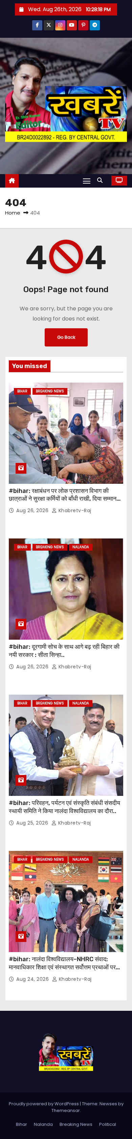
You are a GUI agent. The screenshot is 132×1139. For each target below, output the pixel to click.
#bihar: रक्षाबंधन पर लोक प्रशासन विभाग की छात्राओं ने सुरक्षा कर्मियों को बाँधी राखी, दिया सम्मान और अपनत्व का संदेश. (62, 499)
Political (107, 1124)
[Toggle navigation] (87, 181)
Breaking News (50, 391)
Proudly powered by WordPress (44, 1104)
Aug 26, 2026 (33, 510)
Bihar (22, 391)
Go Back (66, 337)
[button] (101, 180)
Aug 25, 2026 (33, 822)
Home (12, 212)
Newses (108, 1104)
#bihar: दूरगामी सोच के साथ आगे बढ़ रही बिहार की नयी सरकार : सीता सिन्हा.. (64, 651)
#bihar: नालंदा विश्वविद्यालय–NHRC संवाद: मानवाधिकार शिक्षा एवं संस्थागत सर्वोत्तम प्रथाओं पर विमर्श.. (62, 967)
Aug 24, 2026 (33, 979)
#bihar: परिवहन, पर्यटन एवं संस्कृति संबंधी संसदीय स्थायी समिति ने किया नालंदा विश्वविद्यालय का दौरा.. (64, 807)
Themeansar (65, 1110)
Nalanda (80, 547)
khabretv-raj (74, 510)
